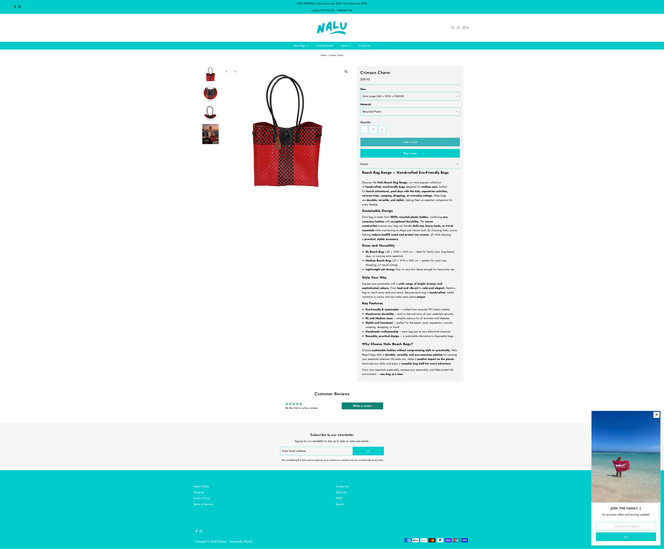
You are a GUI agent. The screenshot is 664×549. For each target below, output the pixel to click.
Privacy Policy (202, 498)
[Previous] (226, 72)
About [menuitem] (344, 46)
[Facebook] (15, 7)
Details (364, 164)
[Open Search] (452, 27)
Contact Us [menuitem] (364, 46)
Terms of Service (203, 504)
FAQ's (339, 498)
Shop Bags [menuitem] (300, 46)
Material (365, 104)
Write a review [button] (362, 406)
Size (363, 89)
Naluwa (222, 541)
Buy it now (410, 153)
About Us (341, 492)
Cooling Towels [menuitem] (324, 46)
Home (323, 55)
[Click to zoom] (346, 72)
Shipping (199, 492)
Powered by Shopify (241, 541)
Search (340, 504)
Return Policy (201, 486)
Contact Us (342, 486)
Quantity (365, 122)
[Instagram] (19, 7)
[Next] (235, 72)
